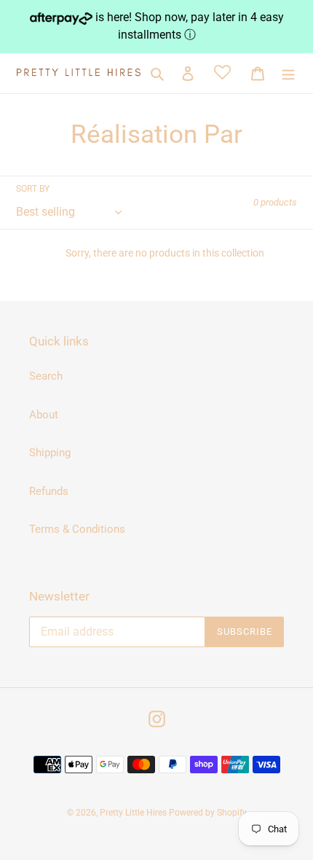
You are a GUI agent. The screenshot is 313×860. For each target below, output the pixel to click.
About (43, 414)
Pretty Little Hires (134, 813)
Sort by (32, 189)
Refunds (48, 491)
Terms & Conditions (77, 529)
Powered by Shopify (208, 813)
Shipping (50, 452)
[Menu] (288, 73)
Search (46, 376)
